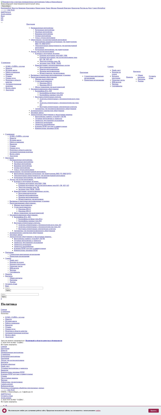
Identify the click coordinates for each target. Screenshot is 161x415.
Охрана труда (11, 78)
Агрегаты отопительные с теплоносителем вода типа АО (39, 225)
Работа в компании (13, 72)
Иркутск (15, 8)
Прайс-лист (116, 70)
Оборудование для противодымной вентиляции (49, 40)
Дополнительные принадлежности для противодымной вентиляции (39, 175)
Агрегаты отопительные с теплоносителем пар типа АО (39, 227)
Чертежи (115, 84)
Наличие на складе (116, 73)
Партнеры (141, 79)
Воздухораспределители (49, 67)
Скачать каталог (7, 384)
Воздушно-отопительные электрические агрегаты (58, 107)
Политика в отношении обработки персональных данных (22, 388)
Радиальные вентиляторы (44, 30)
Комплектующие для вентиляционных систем (52, 65)
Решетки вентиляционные (49, 69)
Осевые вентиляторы (43, 36)
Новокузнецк (40, 8)
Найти (8, 290)
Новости (9, 68)
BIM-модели (116, 82)
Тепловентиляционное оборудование (45, 89)
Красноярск (30, 8)
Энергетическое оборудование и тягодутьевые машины (51, 114)
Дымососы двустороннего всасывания (49, 120)
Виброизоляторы (7, 386)
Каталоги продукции (116, 77)
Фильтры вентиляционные (50, 71)
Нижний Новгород (64, 8)
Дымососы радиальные (43, 122)
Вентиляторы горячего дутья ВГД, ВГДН (50, 116)
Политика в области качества (21, 150)
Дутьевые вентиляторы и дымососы (48, 118)
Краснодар (76, 8)
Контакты (137, 71)
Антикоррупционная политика (21, 152)
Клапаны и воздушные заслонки (47, 53)
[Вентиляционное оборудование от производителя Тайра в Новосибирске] (31, 2)
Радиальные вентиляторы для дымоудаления (51, 49)
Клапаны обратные (8, 364)
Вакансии (9, 74)
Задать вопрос (6, 14)
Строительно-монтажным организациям (94, 77)
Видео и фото (11, 88)
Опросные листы (118, 80)
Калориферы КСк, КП (43, 91)
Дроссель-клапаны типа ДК (50, 61)
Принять (154, 410)
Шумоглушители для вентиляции (52, 73)
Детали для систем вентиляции (42, 51)
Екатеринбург (6, 8)
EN (2, 18)
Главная (4, 346)
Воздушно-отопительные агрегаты (48, 97)
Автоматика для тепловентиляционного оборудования (55, 109)
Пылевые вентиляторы (43, 32)
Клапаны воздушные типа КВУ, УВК (53, 55)
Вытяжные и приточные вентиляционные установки (51, 75)
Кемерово (22, 8)
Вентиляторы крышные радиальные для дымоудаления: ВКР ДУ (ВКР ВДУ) (42, 173)
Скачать (110, 66)
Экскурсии (10, 90)
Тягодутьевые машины (9, 378)
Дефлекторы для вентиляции (12, 382)
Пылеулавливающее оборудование (44, 77)
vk (6, 405)
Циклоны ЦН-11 (46, 83)
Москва (54, 8)
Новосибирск (6, 6)
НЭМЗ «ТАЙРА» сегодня (15, 66)
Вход (3, 16)
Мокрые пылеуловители (44, 79)
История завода (11, 70)
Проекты (129, 77)
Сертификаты (117, 86)
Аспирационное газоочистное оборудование (47, 111)
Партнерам (84, 72)
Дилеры (141, 81)
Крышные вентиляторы (44, 34)
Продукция (30, 24)
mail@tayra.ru (6, 12)
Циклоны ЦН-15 (46, 85)
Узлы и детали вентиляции (45, 38)
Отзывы (9, 76)
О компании (5, 62)
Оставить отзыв (152, 77)
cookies (98, 410)
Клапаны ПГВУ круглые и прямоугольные (51, 126)
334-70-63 (8, 10)
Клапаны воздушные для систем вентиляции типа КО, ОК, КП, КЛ (43, 185)
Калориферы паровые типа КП (51, 95)
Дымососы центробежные (45, 124)
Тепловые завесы (37, 113)
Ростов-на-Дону (86, 8)
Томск (48, 8)
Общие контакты (141, 76)
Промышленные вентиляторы (42, 28)
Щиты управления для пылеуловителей (50, 87)
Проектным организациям (94, 80)
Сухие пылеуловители (43, 81)
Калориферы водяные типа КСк (52, 93)
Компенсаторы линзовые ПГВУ (47, 128)
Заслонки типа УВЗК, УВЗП (50, 63)
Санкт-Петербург (98, 8)
